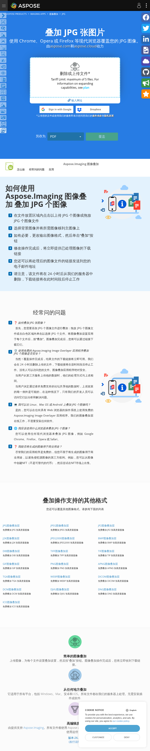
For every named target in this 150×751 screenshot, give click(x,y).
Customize (98, 737)
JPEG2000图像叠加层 (62, 538)
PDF (53, 136)
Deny (127, 737)
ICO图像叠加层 (11, 602)
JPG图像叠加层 (11, 525)
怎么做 (21, 169)
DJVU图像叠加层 (59, 589)
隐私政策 (109, 115)
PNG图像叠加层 (59, 564)
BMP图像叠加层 (107, 538)
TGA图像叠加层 (11, 576)
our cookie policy (120, 721)
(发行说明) (75, 742)
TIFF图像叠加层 (59, 551)
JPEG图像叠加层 (59, 525)
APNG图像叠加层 (108, 564)
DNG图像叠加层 (107, 589)
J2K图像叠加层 (11, 538)
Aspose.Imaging (33, 728)
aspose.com (60, 46)
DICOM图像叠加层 (108, 576)
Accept (112, 728)
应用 (51, 169)
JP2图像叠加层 (106, 525)
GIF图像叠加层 (11, 564)
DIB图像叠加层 (11, 551)
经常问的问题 (36, 169)
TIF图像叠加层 (106, 551)
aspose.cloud (85, 46)
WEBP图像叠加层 (60, 576)
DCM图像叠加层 (12, 589)
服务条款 (97, 115)
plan (86, 88)
